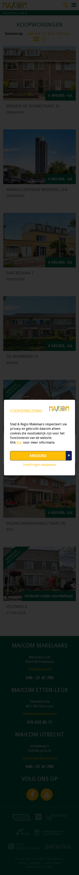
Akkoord (38, 456)
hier (19, 442)
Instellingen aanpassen (39, 465)
